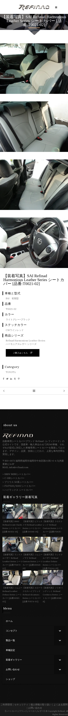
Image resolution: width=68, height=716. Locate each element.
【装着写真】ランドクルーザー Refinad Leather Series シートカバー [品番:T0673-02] (12, 561)
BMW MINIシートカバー (17, 474)
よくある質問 (61, 704)
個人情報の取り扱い (41, 704)
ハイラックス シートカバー (18, 489)
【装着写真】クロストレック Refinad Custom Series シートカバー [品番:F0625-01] (53, 528)
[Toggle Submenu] (60, 630)
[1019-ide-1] (34, 93)
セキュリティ (21, 704)
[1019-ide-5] (34, 267)
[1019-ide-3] (34, 151)
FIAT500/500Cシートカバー (19, 485)
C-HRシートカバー (14, 478)
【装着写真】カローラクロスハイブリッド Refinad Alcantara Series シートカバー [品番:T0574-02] (32, 595)
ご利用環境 (6, 704)
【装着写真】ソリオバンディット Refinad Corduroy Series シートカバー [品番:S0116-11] (53, 595)
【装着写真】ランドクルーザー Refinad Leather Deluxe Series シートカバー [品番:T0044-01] (53, 561)
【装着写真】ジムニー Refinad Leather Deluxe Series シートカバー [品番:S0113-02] (12, 595)
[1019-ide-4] (34, 209)
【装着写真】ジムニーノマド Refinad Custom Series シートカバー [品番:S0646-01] (33, 561)
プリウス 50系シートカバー (18, 482)
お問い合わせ (35, 707)
